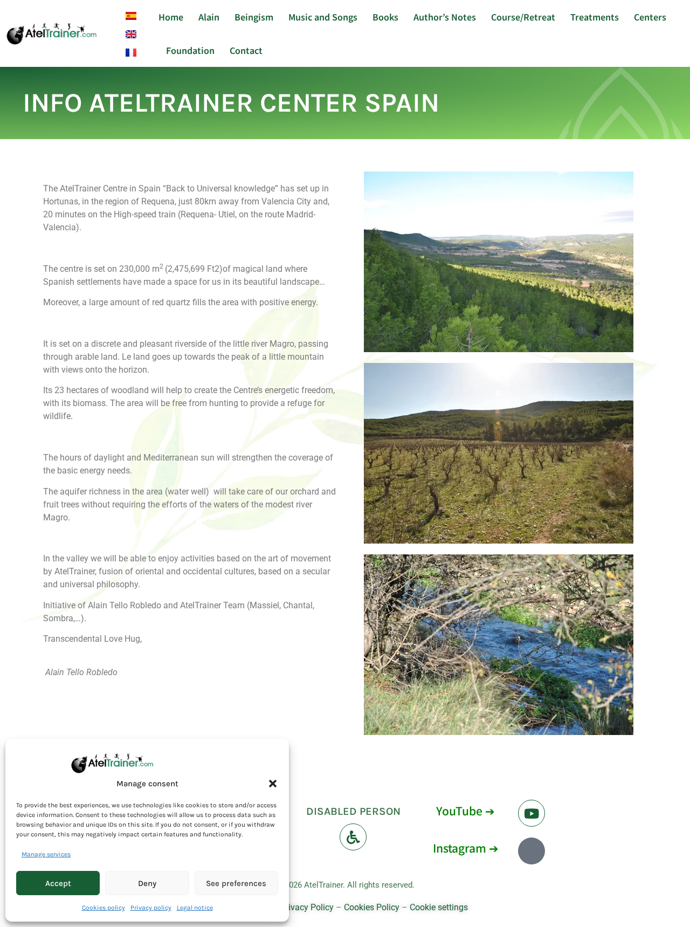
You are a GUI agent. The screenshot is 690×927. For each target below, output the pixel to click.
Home (170, 16)
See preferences (236, 883)
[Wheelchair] (353, 836)
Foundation (190, 50)
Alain (208, 16)
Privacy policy (150, 907)
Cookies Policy (371, 907)
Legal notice (195, 907)
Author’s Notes (444, 16)
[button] (272, 783)
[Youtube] (531, 813)
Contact (246, 50)
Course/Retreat (523, 16)
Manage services (46, 854)
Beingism (253, 16)
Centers (650, 16)
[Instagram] (531, 850)
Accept (58, 883)
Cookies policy (103, 907)
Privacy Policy (307, 907)
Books (385, 16)
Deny (147, 883)
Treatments (594, 16)
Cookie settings (439, 907)
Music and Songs (322, 16)
